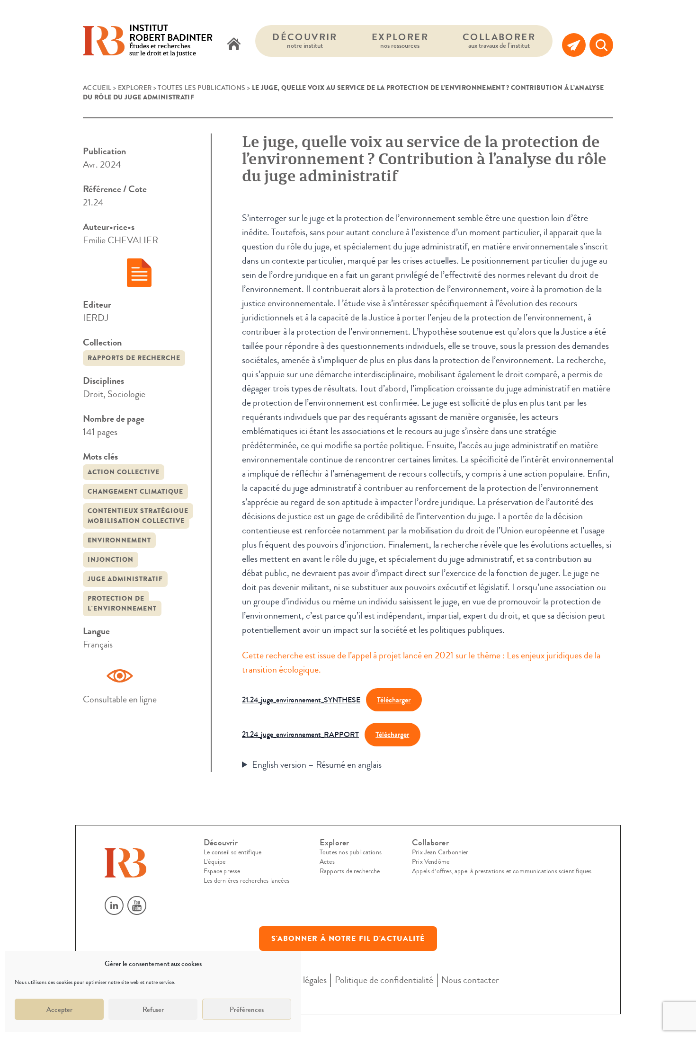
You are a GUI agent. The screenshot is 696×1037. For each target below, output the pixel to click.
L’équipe (214, 862)
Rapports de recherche (134, 358)
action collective (124, 472)
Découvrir (305, 40)
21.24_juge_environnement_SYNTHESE (301, 699)
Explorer (400, 40)
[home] (234, 45)
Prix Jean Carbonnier (440, 852)
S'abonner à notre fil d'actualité (348, 938)
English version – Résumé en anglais (317, 764)
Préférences (247, 1009)
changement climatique (135, 491)
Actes (327, 862)
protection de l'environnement (122, 603)
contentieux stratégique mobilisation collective (138, 516)
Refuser (153, 1009)
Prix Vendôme (430, 862)
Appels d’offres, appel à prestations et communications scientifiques (501, 871)
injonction (111, 560)
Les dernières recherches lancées (246, 881)
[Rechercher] (601, 45)
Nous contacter (470, 980)
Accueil (97, 88)
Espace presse (222, 871)
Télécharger (393, 699)
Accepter (59, 1009)
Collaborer (499, 40)
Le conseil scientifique (232, 852)
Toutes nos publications (351, 852)
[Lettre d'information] (574, 45)
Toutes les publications (201, 88)
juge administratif (125, 579)
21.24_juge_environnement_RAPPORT (300, 734)
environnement (119, 540)
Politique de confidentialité (384, 980)
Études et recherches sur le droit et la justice (171, 41)
